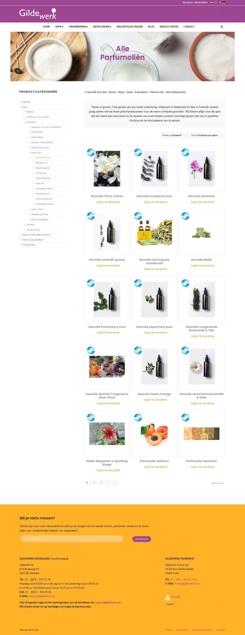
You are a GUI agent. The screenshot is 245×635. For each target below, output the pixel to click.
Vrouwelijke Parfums (45, 204)
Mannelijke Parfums (44, 189)
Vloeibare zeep (33, 230)
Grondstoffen (37, 132)
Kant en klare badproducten (36, 235)
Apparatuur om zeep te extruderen (46, 127)
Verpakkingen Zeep (39, 214)
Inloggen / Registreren (195, 3)
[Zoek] (220, 26)
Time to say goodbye (32, 240)
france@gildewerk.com (187, 584)
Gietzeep (31, 225)
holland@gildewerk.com (42, 596)
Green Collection (43, 178)
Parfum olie (157, 92)
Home (112, 92)
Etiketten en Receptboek (42, 143)
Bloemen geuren (43, 168)
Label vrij (40, 183)
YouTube (176, 597)
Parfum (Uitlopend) (44, 199)
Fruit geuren (41, 173)
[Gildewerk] (37, 13)
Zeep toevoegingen (39, 220)
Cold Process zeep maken (38, 117)
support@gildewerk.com (108, 602)
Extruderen (141, 92)
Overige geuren (43, 194)
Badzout (30, 112)
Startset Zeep (37, 209)
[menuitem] (194, 3)
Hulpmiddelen (37, 137)
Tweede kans (29, 245)
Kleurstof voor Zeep (40, 148)
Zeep (130, 92)
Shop (121, 92)
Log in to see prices (108, 202)
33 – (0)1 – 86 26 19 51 (184, 579)
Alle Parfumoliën (43, 158)
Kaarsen (26, 102)
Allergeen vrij (42, 163)
